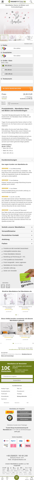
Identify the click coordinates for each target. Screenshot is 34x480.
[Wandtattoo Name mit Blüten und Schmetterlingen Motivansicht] (12, 37)
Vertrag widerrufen (22, 396)
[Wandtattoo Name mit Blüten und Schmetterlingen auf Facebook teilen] (2, 286)
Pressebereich (20, 391)
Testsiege (19, 393)
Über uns (19, 388)
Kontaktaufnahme (5, 391)
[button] (16, 315)
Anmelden (17, 380)
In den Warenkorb (12, 88)
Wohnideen (24, 419)
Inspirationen (24, 415)
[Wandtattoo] (17, 1)
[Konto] (2, 478)
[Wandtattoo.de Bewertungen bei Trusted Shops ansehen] (10, 420)
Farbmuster (4, 393)
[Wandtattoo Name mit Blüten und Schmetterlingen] (17, 21)
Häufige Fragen (5, 388)
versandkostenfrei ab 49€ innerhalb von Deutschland (21, 349)
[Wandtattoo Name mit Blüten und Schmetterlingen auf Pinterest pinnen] (7, 286)
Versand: (4, 98)
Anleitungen (24, 412)
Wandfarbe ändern (28, 43)
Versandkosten (5, 396)
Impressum (4, 399)
